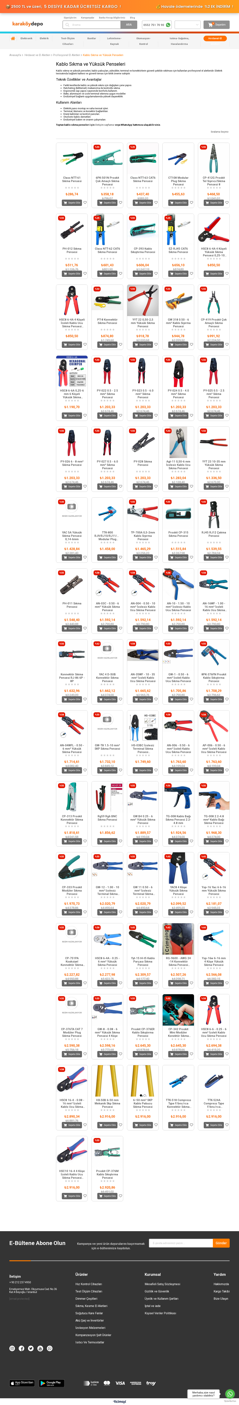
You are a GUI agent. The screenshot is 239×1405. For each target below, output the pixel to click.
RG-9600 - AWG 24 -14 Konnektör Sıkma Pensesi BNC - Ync (178, 962)
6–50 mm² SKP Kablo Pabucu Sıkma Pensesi (143, 1103)
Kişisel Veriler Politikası (160, 1313)
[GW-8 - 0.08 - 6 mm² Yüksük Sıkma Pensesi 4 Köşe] (107, 1010)
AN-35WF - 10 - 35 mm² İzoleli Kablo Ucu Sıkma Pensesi (143, 678)
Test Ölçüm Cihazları (88, 1291)
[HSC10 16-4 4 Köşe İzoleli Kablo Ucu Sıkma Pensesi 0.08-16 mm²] (72, 1152)
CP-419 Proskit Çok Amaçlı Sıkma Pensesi (214, 323)
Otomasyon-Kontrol (143, 41)
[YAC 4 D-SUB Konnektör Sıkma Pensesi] (107, 655)
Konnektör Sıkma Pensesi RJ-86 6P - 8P (72, 678)
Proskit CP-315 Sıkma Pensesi (178, 534)
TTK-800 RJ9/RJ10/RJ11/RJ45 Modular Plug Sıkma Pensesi (107, 536)
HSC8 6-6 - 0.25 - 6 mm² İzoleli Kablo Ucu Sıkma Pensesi (213, 1032)
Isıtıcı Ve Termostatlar (89, 1342)
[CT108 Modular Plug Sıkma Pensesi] (178, 158)
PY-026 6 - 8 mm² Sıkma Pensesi (71, 463)
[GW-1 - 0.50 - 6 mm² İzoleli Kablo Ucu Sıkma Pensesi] (178, 655)
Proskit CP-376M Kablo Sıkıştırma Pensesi (107, 1174)
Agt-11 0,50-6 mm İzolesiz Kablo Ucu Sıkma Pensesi (178, 465)
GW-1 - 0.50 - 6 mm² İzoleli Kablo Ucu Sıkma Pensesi (178, 678)
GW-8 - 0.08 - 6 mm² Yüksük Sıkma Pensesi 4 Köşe (107, 1032)
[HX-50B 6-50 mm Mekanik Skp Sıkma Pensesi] (107, 1081)
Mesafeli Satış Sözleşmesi (162, 1284)
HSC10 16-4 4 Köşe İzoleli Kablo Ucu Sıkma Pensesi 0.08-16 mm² (72, 1174)
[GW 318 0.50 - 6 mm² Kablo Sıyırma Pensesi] (178, 300)
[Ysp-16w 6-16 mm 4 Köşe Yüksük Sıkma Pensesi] (213, 939)
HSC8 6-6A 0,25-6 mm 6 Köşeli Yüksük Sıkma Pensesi (72, 394)
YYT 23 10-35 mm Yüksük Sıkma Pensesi (214, 465)
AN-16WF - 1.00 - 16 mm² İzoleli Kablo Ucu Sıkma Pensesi (214, 607)
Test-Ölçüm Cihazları (68, 41)
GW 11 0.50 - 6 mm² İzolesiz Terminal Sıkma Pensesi (143, 891)
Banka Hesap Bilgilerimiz (112, 17)
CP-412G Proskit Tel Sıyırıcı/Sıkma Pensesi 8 (214, 181)
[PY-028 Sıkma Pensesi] (143, 442)
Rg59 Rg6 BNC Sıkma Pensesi (107, 818)
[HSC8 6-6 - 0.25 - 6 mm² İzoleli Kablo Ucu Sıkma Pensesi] (213, 1010)
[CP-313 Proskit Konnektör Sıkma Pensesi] (72, 797)
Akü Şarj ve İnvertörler (89, 1320)
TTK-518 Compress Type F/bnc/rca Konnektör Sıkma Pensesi (178, 1103)
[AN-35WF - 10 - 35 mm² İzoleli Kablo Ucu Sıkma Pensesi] (143, 655)
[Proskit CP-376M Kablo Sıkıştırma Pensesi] (107, 1152)
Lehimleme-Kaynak (114, 41)
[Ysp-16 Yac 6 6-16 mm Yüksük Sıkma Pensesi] (213, 868)
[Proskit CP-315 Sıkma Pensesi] (178, 513)
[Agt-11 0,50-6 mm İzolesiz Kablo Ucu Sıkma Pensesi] (178, 442)
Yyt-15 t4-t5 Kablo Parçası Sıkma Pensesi (143, 962)
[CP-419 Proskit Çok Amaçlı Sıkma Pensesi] (213, 300)
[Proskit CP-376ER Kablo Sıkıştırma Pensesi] (143, 1010)
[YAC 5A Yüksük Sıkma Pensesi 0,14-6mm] (72, 513)
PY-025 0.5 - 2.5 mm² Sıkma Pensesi (213, 394)
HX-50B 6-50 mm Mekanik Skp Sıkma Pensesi (107, 1103)
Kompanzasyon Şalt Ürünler (93, 1335)
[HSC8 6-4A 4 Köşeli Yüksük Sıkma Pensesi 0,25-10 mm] (213, 229)
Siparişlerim (70, 17)
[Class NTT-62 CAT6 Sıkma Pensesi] (107, 229)
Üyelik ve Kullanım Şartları (161, 1298)
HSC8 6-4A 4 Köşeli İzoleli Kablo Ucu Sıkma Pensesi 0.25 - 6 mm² (72, 323)
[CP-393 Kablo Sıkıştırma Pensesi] (143, 229)
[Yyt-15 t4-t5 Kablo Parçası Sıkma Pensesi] (143, 939)
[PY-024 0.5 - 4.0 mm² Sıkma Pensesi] (178, 371)
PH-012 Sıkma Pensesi (72, 250)
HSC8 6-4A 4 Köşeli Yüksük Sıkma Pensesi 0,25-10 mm (214, 252)
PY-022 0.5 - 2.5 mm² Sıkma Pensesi (107, 394)
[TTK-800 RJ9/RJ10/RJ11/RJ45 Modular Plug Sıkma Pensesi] (107, 513)
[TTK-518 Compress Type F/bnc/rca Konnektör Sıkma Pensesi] (178, 1081)
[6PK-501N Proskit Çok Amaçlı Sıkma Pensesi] (107, 158)
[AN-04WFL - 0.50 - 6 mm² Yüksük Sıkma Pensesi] (72, 726)
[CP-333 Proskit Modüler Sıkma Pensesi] (72, 868)
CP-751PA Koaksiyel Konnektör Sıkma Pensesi (72, 962)
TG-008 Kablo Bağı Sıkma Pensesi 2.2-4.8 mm (178, 820)
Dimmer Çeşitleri (86, 1298)
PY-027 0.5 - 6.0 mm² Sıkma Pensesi (107, 465)
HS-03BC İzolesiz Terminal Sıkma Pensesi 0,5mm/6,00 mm (142, 749)
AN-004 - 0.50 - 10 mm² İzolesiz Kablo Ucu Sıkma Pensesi (143, 607)
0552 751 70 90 (153, 25)
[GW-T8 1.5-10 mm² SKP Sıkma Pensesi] (107, 726)
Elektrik (44, 38)
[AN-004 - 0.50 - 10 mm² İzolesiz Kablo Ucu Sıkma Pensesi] (143, 584)
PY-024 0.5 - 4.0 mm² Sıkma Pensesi (178, 394)
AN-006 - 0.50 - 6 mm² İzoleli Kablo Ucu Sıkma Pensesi (178, 749)
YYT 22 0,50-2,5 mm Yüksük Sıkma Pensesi (143, 323)
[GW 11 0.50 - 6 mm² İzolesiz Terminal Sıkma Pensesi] (143, 868)
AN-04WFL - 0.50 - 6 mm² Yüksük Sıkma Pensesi (72, 749)
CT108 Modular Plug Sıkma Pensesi (178, 181)
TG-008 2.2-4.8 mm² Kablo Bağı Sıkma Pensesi (213, 820)
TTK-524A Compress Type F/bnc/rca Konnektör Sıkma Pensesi (214, 1103)
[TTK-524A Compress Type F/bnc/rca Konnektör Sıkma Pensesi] (213, 1081)
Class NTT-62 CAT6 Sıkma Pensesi (107, 250)
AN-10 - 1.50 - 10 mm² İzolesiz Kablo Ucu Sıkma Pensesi (178, 607)
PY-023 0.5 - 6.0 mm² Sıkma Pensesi (142, 394)
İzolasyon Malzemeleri (90, 1328)
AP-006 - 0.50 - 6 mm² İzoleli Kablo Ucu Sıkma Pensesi (213, 749)
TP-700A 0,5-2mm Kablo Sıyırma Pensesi (143, 536)
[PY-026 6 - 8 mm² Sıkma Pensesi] (72, 442)
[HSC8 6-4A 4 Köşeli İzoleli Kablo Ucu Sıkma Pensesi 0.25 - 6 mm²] (72, 300)
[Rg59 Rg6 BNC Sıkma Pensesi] (107, 797)
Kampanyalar (87, 17)
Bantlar (91, 38)
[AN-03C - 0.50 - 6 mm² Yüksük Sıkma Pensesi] (107, 584)
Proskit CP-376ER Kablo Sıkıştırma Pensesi (143, 1032)
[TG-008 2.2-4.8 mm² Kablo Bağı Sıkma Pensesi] (213, 797)
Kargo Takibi (222, 1291)
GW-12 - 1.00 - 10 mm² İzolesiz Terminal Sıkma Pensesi (107, 891)
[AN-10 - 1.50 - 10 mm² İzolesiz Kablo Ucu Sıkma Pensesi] (178, 584)
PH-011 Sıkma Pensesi (72, 605)
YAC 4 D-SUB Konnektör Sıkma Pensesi (107, 678)
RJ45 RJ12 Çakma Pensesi (214, 534)
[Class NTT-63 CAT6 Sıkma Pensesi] (143, 158)
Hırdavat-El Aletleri (215, 41)
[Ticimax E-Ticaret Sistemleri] (119, 1402)
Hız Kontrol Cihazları (88, 1284)
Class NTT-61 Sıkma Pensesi (72, 179)
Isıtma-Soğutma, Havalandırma (179, 41)
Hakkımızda (221, 1284)
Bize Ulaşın (221, 1298)
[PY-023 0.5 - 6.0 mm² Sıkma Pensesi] (143, 371)
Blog (132, 17)
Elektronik (26, 38)
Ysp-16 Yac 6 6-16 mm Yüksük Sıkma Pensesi (214, 891)
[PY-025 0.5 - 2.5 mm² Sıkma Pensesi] (213, 371)
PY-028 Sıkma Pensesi (143, 463)
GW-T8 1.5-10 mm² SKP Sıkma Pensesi (107, 747)
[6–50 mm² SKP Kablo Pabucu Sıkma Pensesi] (143, 1081)
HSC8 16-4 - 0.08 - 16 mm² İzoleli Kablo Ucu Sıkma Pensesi (72, 1103)
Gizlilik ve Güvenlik (157, 1291)
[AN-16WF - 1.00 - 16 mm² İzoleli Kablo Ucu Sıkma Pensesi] (213, 584)
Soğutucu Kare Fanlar (89, 1313)
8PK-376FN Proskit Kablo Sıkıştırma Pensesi (213, 678)
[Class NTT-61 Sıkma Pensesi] (72, 158)
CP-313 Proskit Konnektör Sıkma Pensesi (72, 820)
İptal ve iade (153, 1306)
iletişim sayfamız (104, 124)
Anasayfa (13, 38)
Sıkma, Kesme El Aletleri (91, 1306)
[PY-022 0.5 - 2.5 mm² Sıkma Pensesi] (107, 371)
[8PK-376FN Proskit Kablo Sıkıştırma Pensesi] (213, 655)
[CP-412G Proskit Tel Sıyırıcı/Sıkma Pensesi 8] (213, 158)
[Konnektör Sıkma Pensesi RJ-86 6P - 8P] (72, 655)
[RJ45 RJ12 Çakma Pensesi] (213, 513)
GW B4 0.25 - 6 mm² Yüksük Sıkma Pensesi (142, 820)
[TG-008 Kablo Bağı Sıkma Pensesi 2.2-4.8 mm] (178, 797)
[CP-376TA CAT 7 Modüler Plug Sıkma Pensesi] (72, 1010)
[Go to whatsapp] (230, 1394)
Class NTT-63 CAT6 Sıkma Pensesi (143, 179)
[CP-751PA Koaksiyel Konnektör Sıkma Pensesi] (72, 939)
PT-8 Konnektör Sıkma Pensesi (107, 321)
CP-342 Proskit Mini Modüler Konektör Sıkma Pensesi (178, 1032)
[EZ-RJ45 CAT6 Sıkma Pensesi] (178, 229)
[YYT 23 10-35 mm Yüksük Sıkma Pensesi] (213, 442)
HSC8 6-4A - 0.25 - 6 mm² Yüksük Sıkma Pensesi (107, 962)
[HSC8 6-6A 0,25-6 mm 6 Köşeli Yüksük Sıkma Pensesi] (72, 371)
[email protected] (19, 1298)
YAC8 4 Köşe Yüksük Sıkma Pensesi (178, 891)
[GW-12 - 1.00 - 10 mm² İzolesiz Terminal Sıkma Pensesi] (107, 868)
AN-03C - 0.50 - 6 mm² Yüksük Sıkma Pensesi (107, 607)
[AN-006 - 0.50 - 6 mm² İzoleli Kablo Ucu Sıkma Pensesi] (178, 726)
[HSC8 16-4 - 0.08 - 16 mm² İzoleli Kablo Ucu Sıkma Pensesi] (72, 1081)
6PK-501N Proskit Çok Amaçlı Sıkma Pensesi (107, 181)
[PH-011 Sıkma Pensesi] (72, 584)
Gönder (221, 1243)
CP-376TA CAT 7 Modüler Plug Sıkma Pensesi (72, 1032)
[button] (141, 1095)
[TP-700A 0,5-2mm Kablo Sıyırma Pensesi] (143, 513)
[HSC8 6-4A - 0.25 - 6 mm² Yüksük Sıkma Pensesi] (107, 939)
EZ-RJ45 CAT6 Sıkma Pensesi (178, 250)
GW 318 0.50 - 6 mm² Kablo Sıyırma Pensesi (178, 323)
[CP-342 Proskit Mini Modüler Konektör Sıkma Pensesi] (178, 1010)
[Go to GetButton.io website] (230, 1401)
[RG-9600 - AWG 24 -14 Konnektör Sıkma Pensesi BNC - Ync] (178, 939)
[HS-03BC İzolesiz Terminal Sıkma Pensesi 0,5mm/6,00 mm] (143, 726)
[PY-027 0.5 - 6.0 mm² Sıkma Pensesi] (107, 442)
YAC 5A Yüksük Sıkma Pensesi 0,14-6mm (72, 536)
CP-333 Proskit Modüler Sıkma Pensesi (72, 891)
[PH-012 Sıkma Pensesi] (72, 229)
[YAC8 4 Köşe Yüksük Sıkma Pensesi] (178, 868)
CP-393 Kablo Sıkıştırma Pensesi (143, 250)
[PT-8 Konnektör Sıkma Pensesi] (107, 300)
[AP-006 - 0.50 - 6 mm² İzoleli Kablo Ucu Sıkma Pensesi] (213, 726)
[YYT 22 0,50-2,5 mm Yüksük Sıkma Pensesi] (143, 300)
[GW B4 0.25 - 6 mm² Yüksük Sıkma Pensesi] (143, 797)
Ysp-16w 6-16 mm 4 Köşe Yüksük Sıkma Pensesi (214, 962)
